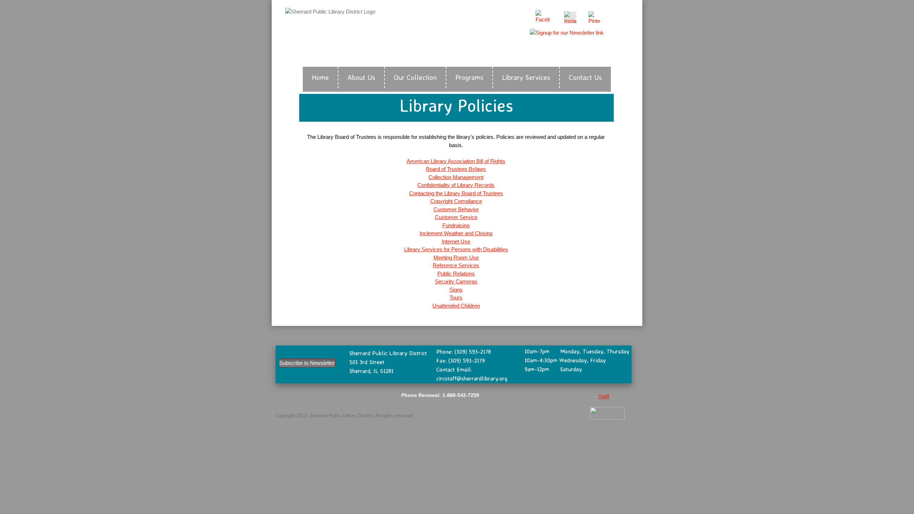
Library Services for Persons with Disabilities (456, 249)
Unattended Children (456, 306)
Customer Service (456, 217)
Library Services (526, 77)
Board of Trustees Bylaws (456, 169)
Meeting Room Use (456, 258)
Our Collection (415, 77)
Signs (456, 290)
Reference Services (456, 265)
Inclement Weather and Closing (456, 233)
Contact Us (585, 77)
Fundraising (455, 225)
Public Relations (456, 274)
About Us (361, 77)
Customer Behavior (456, 209)
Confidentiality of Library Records (455, 185)
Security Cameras (456, 281)
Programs (469, 77)
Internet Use (456, 241)
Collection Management (455, 177)
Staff (603, 396)
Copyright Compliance (456, 201)
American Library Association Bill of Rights (456, 161)
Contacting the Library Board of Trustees (456, 193)
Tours (456, 297)
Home (320, 77)
